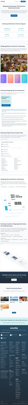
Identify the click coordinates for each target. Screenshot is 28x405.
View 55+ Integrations (11, 384)
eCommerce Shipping (11, 344)
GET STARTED (14, 279)
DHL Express (11, 360)
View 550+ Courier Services (11, 366)
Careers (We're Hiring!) (24, 349)
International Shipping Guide (18, 384)
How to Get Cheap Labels (18, 367)
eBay (10, 378)
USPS (10, 356)
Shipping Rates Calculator (18, 344)
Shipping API (2, 366)
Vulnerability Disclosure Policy (23, 403)
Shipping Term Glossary (18, 352)
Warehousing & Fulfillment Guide (18, 394)
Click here (7, 137)
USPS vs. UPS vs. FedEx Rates (18, 369)
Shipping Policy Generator (18, 350)
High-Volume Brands (12, 345)
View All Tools (17, 354)
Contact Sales (24, 363)
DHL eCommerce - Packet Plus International (12, 110)
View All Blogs (17, 375)
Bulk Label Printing (3, 354)
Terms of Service (14, 403)
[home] (3, 1)
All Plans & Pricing (24, 357)
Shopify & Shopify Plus (11, 373)
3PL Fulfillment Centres (4, 375)
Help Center (23, 370)
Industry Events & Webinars (18, 396)
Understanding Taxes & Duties (18, 386)
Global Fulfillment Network (4, 372)
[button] (26, 1)
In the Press (23, 347)
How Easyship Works (3, 343)
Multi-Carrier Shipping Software (4, 345)
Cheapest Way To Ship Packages (18, 360)
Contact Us (23, 351)
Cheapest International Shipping (17, 363)
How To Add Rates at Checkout (18, 390)
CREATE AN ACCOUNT (6, 105)
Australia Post (11, 363)
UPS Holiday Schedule (17, 371)
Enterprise (16, 1)
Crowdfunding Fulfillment (4, 376)
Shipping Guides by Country (18, 381)
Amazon (10, 377)
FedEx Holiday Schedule (17, 374)
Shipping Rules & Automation (3, 349)
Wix (9, 381)
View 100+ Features (3, 367)
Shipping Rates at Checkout (4, 350)
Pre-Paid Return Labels (4, 363)
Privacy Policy (18, 403)
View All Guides (18, 398)
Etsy (9, 380)
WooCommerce (11, 374)
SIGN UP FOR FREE (14, 15)
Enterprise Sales (24, 364)
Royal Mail (10, 364)
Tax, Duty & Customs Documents (3, 357)
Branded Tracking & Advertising (3, 362)
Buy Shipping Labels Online (4, 353)
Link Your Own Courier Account (3, 360)
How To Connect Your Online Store (18, 388)
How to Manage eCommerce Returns (18, 392)
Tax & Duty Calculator (17, 346)
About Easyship (24, 343)
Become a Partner (24, 358)
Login (19, 1)
